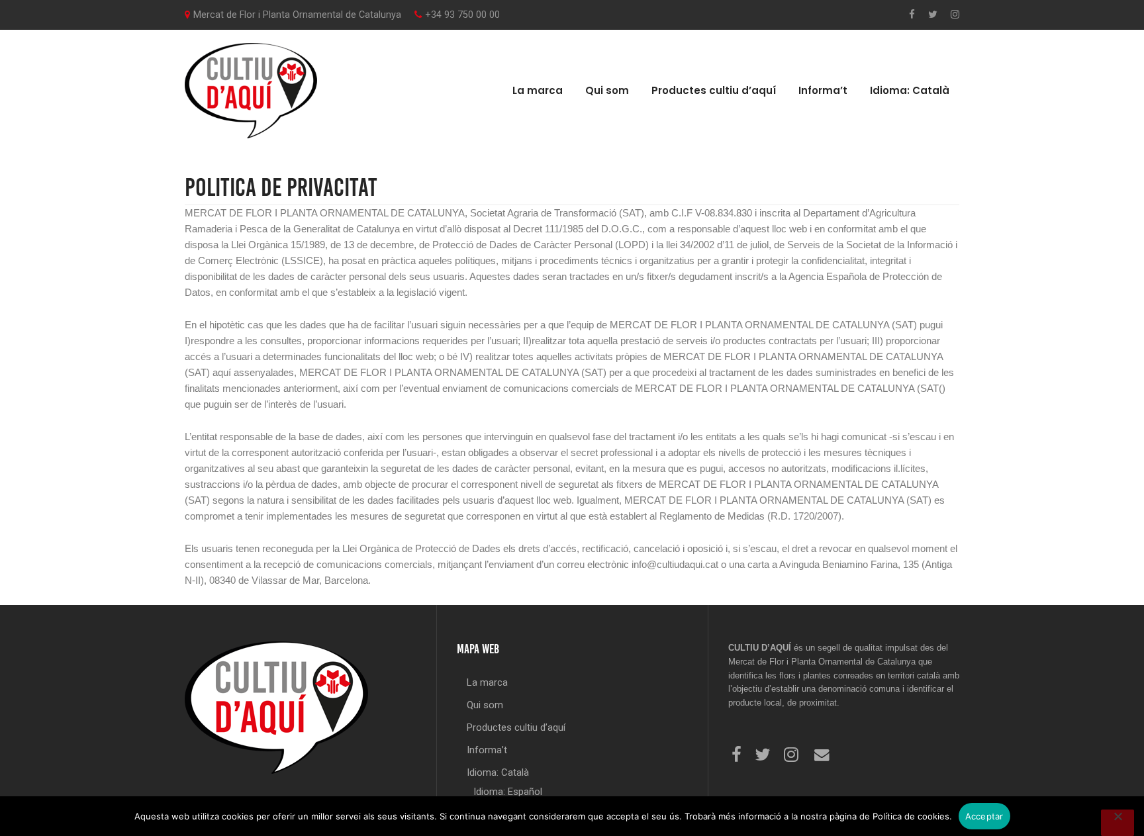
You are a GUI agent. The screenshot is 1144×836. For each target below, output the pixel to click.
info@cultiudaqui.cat (675, 564)
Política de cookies (911, 816)
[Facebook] (912, 15)
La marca (537, 90)
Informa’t (822, 90)
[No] (1117, 823)
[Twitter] (933, 15)
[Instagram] (955, 15)
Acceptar (984, 816)
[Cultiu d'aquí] (251, 89)
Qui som (607, 90)
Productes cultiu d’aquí (713, 90)
